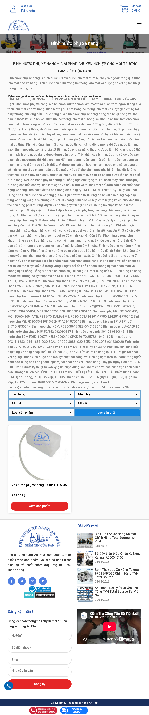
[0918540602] (9, 686)
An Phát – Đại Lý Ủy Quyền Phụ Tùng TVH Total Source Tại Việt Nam (117, 591)
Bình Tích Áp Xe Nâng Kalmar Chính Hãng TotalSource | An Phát (115, 537)
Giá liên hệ (18, 495)
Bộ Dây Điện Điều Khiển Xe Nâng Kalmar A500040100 (118, 555)
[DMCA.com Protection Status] (40, 595)
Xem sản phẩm (39, 506)
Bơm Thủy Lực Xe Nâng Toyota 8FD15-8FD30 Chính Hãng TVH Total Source (117, 573)
